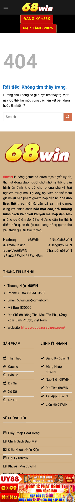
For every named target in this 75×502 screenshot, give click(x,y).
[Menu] (5, 7)
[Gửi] (68, 117)
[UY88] (37, 479)
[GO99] (37, 488)
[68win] (37, 7)
